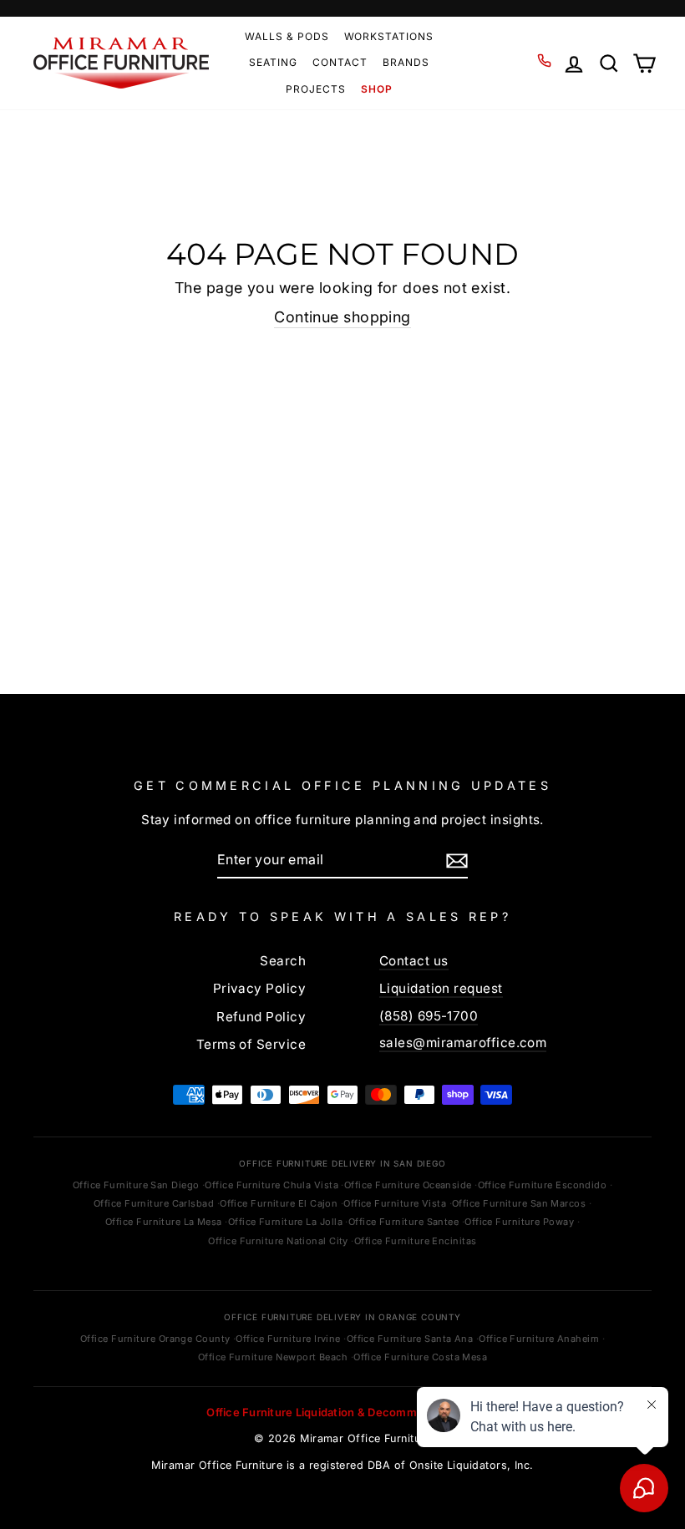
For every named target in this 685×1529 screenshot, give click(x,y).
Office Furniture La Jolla (285, 1222)
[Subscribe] (457, 860)
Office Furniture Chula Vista (271, 1185)
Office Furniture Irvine (288, 1338)
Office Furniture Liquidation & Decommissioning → (342, 1412)
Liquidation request (441, 988)
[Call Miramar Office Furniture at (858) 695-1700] (544, 60)
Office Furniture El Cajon (278, 1203)
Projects (316, 89)
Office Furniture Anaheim (539, 1338)
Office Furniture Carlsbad (154, 1203)
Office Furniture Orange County (155, 1338)
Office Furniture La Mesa (163, 1222)
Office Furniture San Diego (136, 1185)
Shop (377, 89)
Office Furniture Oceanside (408, 1185)
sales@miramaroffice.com (462, 1043)
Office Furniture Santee (403, 1222)
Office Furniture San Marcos (519, 1203)
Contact (340, 62)
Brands (406, 62)
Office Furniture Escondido (542, 1185)
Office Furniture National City (278, 1241)
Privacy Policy (259, 988)
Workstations (389, 36)
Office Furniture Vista (394, 1203)
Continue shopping (342, 317)
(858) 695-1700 (428, 1016)
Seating (273, 62)
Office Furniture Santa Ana (410, 1338)
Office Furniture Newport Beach (273, 1357)
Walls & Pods (287, 36)
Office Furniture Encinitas (415, 1241)
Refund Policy (261, 1017)
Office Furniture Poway (519, 1222)
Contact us (414, 961)
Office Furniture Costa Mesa (420, 1357)
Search (283, 961)
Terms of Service (251, 1044)
